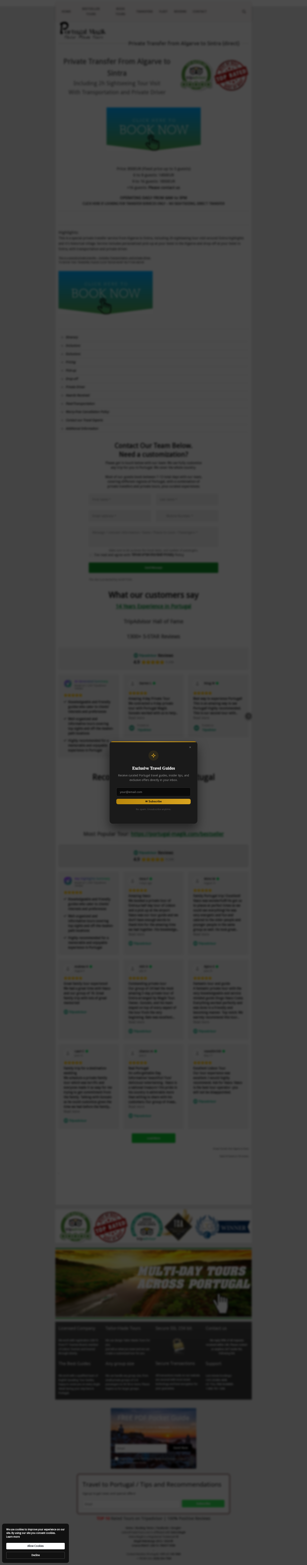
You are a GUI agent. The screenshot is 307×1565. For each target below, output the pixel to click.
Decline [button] (36, 1555)
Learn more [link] (13, 1536)
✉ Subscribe (153, 801)
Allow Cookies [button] (35, 1546)
